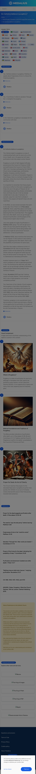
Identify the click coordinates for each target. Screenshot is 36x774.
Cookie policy (5, 746)
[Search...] (33, 8)
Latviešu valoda (16, 47)
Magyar (15, 44)
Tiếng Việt (17, 60)
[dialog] (18, 764)
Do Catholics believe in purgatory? (11, 22)
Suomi (14, 41)
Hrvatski (6, 44)
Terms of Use (5, 737)
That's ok (26, 769)
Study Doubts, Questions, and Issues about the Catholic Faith (19, 19)
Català (6, 35)
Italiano (23, 44)
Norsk (16, 50)
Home (3, 17)
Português (15, 32)
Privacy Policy (5, 742)
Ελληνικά (7, 38)
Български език (27, 32)
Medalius (9, 86)
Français (23, 41)
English (6, 32)
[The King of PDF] (18, 698)
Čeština (14, 35)
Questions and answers (8, 733)
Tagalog (24, 50)
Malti (26, 47)
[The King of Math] (18, 690)
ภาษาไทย (24, 57)
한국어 (6, 47)
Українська (7, 60)
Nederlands (7, 50)
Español (16, 38)
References (7, 81)
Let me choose (7, 769)
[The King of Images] (18, 682)
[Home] (18, 3)
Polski (6, 54)
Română (14, 54)
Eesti (24, 38)
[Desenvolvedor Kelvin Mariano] (18, 715)
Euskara (6, 41)
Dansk (23, 35)
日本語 (32, 44)
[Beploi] (18, 707)
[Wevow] (18, 674)
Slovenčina (23, 54)
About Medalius (6, 751)
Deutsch (31, 35)
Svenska (6, 57)
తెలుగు (15, 57)
